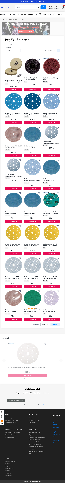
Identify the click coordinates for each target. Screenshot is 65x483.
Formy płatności (9, 437)
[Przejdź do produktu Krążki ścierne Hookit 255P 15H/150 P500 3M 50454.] (51, 232)
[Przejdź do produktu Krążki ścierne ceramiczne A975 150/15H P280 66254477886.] (13, 165)
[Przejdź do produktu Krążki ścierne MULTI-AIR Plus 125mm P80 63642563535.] (51, 265)
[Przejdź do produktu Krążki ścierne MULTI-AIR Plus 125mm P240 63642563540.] (32, 265)
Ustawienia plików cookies (12, 420)
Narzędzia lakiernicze (35, 442)
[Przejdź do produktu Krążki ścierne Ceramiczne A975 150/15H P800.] (32, 167)
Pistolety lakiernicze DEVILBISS (37, 437)
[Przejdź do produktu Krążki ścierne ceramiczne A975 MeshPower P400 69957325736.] (32, 134)
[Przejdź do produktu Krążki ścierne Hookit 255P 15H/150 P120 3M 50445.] (13, 232)
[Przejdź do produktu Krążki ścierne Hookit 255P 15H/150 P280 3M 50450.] (32, 232)
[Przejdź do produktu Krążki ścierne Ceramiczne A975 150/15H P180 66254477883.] (51, 132)
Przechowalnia (33, 422)
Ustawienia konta (34, 420)
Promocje (8, 471)
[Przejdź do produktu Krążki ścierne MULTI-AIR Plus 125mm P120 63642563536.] (13, 265)
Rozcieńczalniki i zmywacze (36, 451)
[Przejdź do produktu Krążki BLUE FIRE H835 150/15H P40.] (13, 101)
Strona (49, 50)
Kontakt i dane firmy (11, 461)
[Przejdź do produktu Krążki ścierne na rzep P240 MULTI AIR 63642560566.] (13, 298)
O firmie (7, 463)
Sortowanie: (8, 48)
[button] (43, 7)
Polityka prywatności (11, 425)
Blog (6, 466)
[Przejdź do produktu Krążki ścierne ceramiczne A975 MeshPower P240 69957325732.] (32, 200)
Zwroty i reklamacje (10, 422)
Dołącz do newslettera (16, 401)
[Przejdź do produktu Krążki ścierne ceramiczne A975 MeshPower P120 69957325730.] (51, 167)
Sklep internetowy (32, 481)
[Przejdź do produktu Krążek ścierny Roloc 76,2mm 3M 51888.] (32, 66)
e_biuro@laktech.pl (58, 432)
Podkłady (31, 449)
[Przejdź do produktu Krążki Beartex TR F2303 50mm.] (51, 66)
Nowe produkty (9, 468)
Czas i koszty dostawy (11, 435)
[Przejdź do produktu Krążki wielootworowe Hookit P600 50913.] (51, 298)
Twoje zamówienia (34, 418)
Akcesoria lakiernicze (35, 444)
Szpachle (31, 435)
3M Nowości (8, 475)
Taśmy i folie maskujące (36, 446)
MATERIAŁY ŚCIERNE (12, 20)
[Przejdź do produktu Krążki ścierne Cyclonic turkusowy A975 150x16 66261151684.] (51, 200)
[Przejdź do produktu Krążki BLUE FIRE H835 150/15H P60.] (32, 101)
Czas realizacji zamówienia (12, 432)
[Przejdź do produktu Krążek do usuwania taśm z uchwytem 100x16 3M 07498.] (13, 67)
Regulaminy (8, 418)
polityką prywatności (43, 404)
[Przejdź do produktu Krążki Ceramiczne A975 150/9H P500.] (51, 101)
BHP (30, 454)
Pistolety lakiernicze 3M (35, 439)
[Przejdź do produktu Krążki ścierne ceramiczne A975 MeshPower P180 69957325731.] (13, 200)
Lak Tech (3, 20)
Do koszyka (13, 90)
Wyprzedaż (8, 473)
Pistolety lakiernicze (34, 432)
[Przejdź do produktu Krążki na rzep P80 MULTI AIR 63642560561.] (13, 134)
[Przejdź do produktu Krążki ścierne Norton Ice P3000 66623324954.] (32, 298)
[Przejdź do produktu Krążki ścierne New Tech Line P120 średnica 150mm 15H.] (27, 353)
